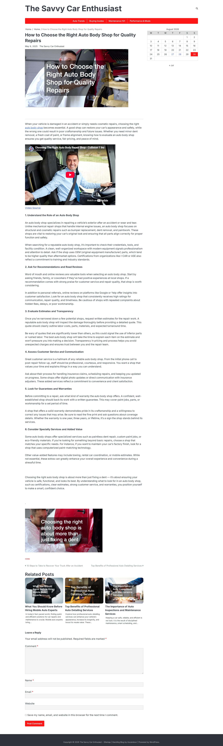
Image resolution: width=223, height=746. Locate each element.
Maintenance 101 (117, 21)
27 (172, 54)
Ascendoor (132, 742)
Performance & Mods (140, 21)
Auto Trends (79, 21)
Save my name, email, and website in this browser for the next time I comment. (72, 715)
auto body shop (34, 127)
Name (29, 680)
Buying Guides (96, 21)
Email (29, 691)
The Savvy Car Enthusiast (73, 8)
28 (180, 54)
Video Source (33, 207)
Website (29, 703)
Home (27, 559)
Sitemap (107, 742)
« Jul (171, 65)
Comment (31, 646)
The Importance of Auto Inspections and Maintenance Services (123, 610)
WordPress (154, 742)
